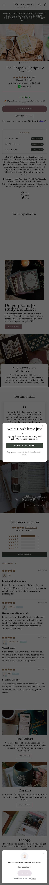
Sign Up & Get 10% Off (24, 445)
